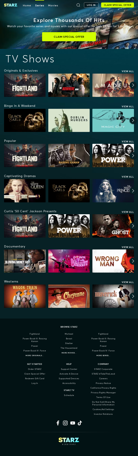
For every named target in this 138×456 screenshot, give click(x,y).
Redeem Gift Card (34, 378)
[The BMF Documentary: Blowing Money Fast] (25, 261)
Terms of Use (103, 397)
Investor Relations (103, 414)
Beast (69, 338)
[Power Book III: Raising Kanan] (69, 155)
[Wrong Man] (113, 261)
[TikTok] (80, 423)
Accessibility (69, 383)
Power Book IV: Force (34, 350)
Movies (53, 5)
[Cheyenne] (69, 296)
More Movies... (69, 353)
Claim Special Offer (34, 374)
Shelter (69, 343)
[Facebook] (58, 423)
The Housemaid (69, 348)
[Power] (113, 155)
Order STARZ (35, 369)
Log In (34, 383)
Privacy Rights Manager (103, 392)
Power (34, 346)
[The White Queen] (25, 190)
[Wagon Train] (25, 296)
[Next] (133, 85)
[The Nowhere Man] (69, 85)
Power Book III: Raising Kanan (35, 340)
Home (27, 5)
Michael (69, 334)
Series (39, 5)
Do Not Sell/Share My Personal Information (103, 403)
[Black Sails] (25, 120)
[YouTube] (72, 423)
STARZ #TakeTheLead (103, 374)
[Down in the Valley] (69, 261)
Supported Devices (69, 378)
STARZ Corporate (103, 369)
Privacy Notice (103, 383)
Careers (103, 378)
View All (128, 71)
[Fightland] (25, 85)
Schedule (69, 395)
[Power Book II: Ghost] (113, 226)
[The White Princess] (113, 190)
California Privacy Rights (103, 388)
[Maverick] (113, 296)
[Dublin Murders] (69, 120)
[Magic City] (113, 120)
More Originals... (35, 355)
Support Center (69, 369)
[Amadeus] (113, 85)
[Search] (78, 5)
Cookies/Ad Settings (103, 409)
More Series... (103, 355)
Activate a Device (69, 374)
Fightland (35, 334)
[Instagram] (65, 423)
